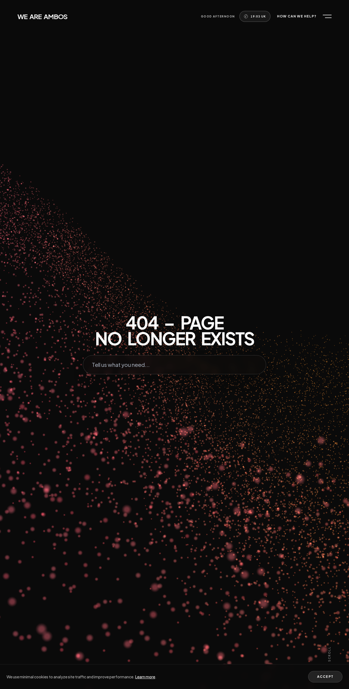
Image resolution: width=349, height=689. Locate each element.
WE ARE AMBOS (42, 16)
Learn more (145, 676)
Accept (325, 677)
